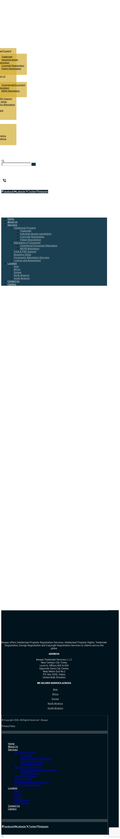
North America (55, 703)
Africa (55, 694)
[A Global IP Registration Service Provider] (14, 28)
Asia (55, 689)
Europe (55, 698)
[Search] (33, 164)
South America (55, 708)
